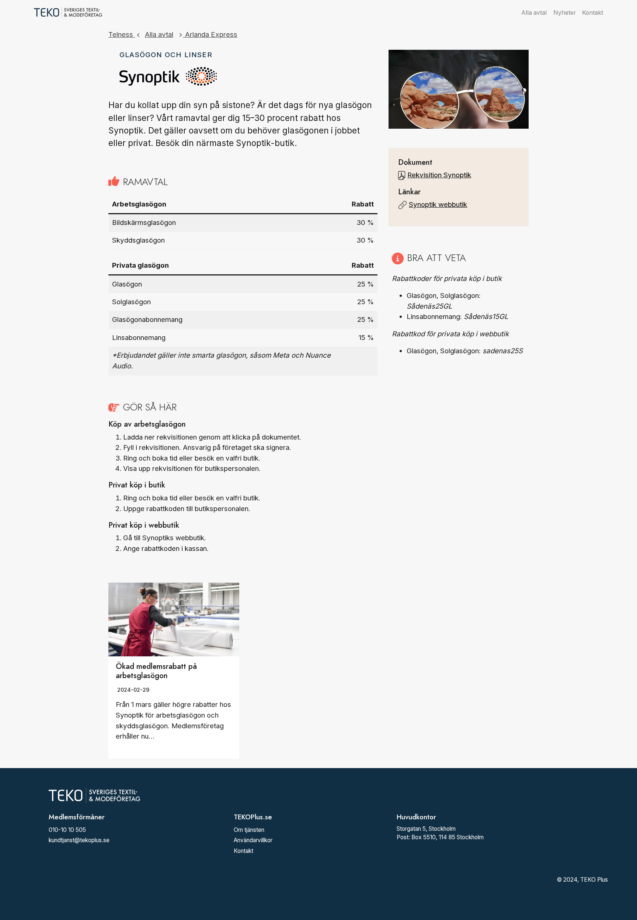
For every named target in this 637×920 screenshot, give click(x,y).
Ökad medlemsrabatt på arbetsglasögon (156, 671)
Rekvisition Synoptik (439, 175)
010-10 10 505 (67, 829)
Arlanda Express (210, 34)
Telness (121, 34)
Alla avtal (534, 12)
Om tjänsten (249, 829)
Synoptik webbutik (438, 204)
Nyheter (564, 12)
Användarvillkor (253, 840)
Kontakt (592, 12)
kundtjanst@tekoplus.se (79, 840)
